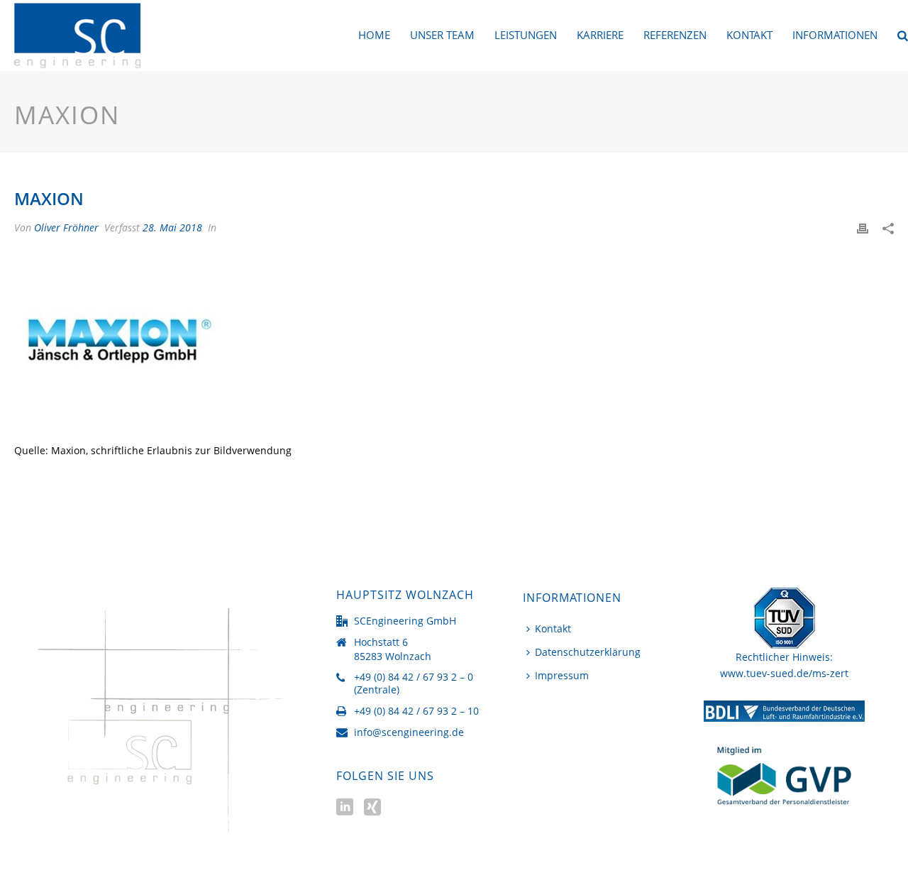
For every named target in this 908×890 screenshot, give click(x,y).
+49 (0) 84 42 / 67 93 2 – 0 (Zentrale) (413, 683)
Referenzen (675, 35)
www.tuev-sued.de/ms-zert (784, 673)
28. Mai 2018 (172, 227)
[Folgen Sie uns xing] (372, 807)
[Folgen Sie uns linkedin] (344, 807)
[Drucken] (862, 227)
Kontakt (749, 35)
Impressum (562, 675)
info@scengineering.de (409, 732)
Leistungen (525, 35)
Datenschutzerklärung (588, 652)
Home (374, 35)
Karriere (600, 35)
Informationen (834, 35)
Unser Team (442, 35)
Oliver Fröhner (66, 227)
